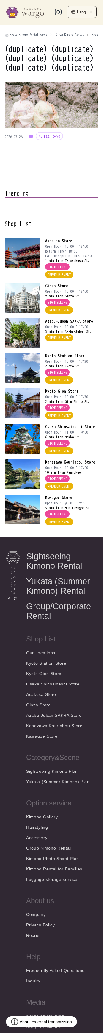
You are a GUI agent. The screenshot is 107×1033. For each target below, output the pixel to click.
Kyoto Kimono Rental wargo (28, 34)
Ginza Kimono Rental (70, 34)
